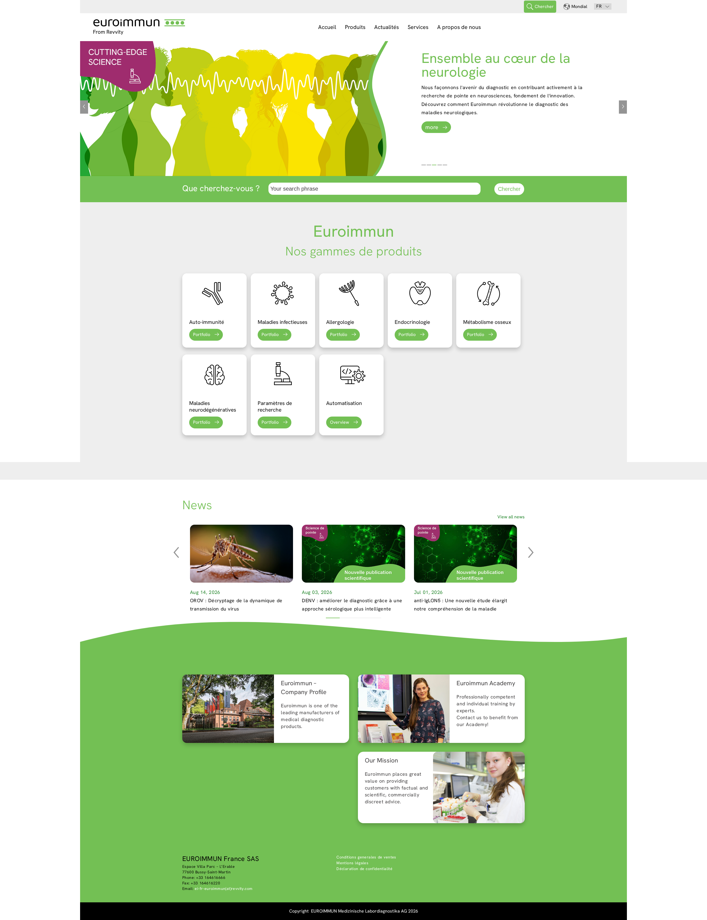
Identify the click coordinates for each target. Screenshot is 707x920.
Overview (339, 422)
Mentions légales (352, 862)
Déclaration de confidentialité (364, 868)
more (431, 127)
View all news (511, 517)
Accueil (327, 27)
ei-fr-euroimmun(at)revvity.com (223, 888)
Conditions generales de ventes (366, 857)
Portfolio (201, 334)
